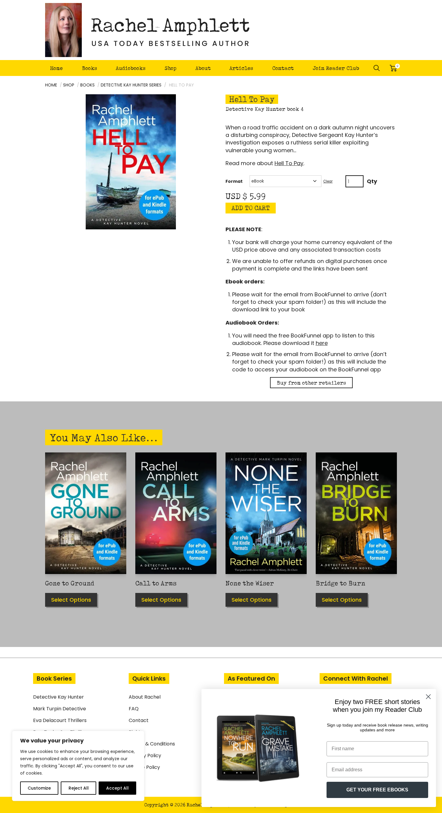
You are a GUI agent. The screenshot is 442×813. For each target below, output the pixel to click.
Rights (136, 732)
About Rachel (145, 697)
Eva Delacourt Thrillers (60, 720)
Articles (241, 68)
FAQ (134, 708)
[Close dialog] (428, 696)
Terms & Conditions (152, 743)
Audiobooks (131, 68)
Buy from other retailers (311, 382)
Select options (71, 599)
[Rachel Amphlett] (147, 30)
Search (376, 68)
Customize (39, 788)
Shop (170, 68)
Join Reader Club (336, 68)
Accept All (117, 788)
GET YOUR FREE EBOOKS (377, 789)
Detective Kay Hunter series (131, 85)
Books (89, 68)
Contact (283, 68)
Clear (328, 181)
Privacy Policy (145, 755)
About (203, 68)
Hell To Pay (289, 163)
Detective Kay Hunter (58, 697)
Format (234, 181)
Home (56, 68)
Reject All (79, 788)
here (322, 343)
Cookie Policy (144, 767)
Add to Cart (251, 208)
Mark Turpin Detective (59, 708)
